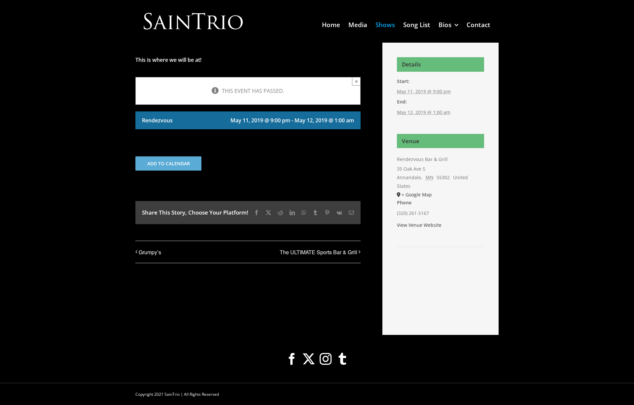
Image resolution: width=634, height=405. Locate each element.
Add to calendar (168, 163)
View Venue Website (419, 225)
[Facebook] (292, 359)
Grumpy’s (150, 252)
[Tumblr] (342, 359)
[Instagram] (326, 359)
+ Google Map (417, 194)
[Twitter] (309, 359)
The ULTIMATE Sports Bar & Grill (318, 252)
